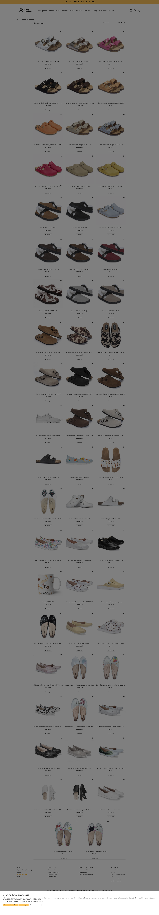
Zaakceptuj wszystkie (35, 905)
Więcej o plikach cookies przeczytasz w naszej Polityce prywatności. (23, 901)
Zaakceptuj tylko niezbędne (11, 905)
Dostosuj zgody (24, 905)
